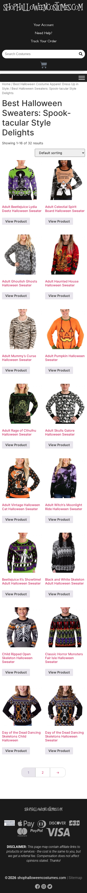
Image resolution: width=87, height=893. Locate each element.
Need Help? (43, 33)
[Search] (80, 54)
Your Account (44, 25)
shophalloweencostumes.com (41, 878)
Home (6, 84)
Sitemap (75, 878)
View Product (16, 221)
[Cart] (43, 64)
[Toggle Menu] (82, 78)
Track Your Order (44, 41)
